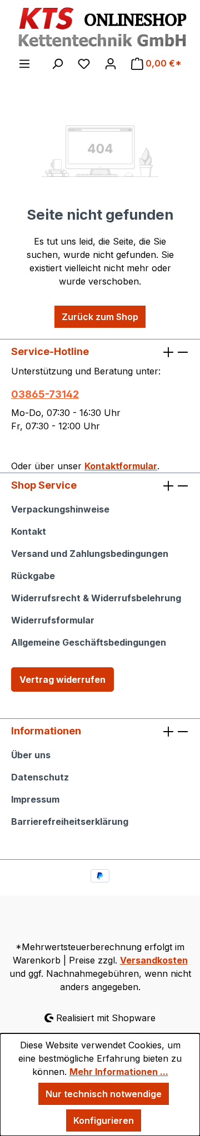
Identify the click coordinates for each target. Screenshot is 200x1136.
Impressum (35, 799)
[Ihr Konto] (110, 63)
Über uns (31, 754)
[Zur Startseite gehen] (100, 27)
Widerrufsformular (52, 620)
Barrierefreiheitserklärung (69, 821)
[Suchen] (57, 63)
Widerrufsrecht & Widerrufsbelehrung (96, 598)
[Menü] (24, 63)
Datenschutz (40, 777)
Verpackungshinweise (60, 509)
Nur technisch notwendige (104, 1093)
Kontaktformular (120, 465)
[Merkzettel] (84, 63)
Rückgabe (33, 575)
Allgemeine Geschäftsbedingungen (88, 642)
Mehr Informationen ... (118, 1071)
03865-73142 (45, 394)
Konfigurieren (103, 1120)
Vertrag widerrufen (62, 679)
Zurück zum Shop (100, 316)
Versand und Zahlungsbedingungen (89, 553)
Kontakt (28, 531)
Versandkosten (154, 960)
